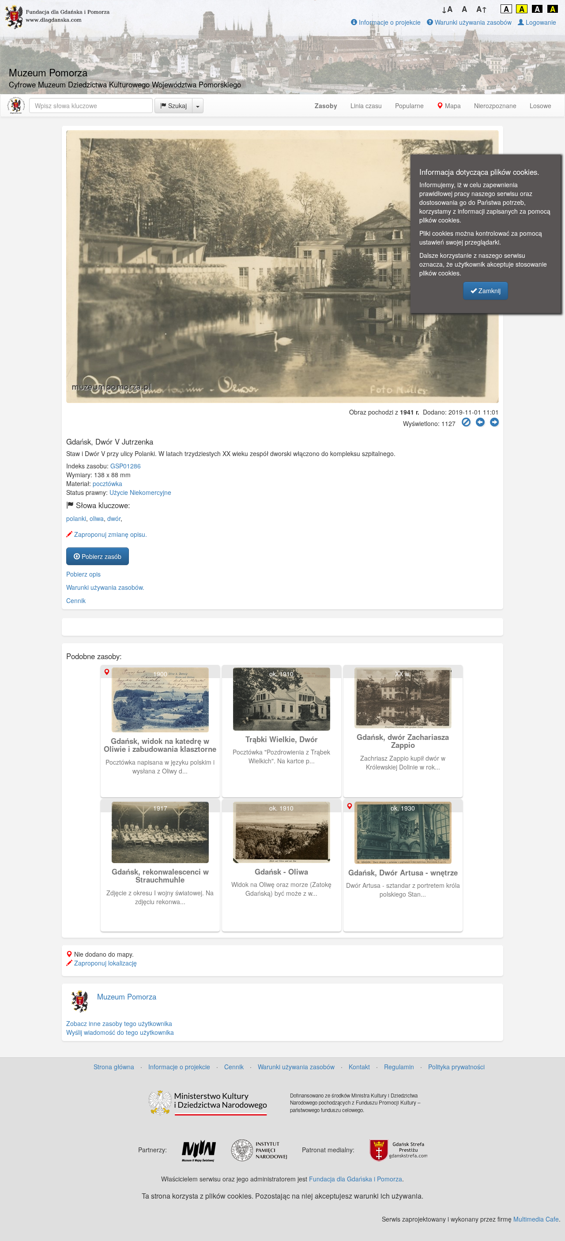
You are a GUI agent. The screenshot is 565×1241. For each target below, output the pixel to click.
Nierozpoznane (495, 105)
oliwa (97, 518)
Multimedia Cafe (536, 1219)
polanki (76, 518)
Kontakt (359, 1066)
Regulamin (399, 1066)
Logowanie (540, 22)
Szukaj (176, 105)
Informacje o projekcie (389, 22)
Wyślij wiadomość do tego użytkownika (120, 1032)
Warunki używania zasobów (472, 22)
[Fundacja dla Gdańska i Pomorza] (15, 105)
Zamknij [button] (489, 290)
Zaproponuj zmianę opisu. (109, 534)
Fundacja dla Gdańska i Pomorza (355, 1178)
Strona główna (114, 1066)
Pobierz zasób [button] (100, 556)
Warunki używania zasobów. (105, 587)
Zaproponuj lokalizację (104, 962)
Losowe (540, 105)
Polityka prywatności (456, 1066)
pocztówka (107, 483)
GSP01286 (125, 465)
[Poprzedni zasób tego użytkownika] (480, 422)
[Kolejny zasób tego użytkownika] (494, 422)
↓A (446, 8)
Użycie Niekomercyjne (140, 492)
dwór (114, 518)
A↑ (481, 8)
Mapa (452, 105)
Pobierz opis (83, 574)
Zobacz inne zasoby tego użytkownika (119, 1023)
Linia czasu (366, 105)
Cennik (76, 600)
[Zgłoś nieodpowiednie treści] (466, 422)
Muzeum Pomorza (126, 996)
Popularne (409, 105)
